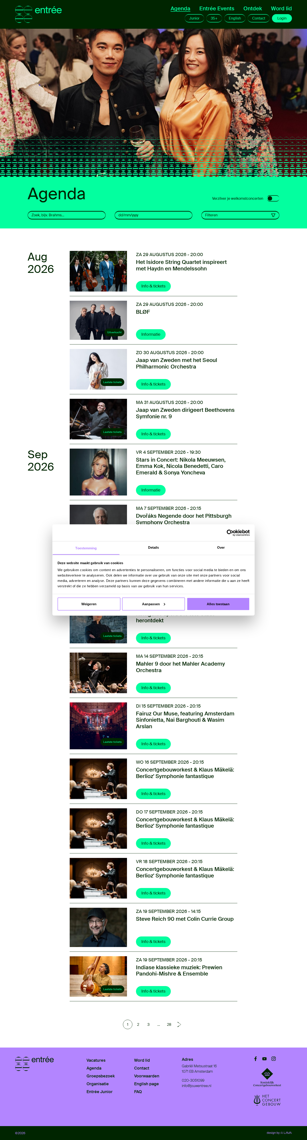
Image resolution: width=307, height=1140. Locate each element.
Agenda (180, 8)
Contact (258, 18)
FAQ (138, 1091)
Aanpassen (151, 604)
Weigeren (88, 604)
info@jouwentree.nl (196, 1085)
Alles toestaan (218, 604)
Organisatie (98, 1084)
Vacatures (96, 1060)
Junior (194, 18)
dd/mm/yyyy (128, 215)
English (235, 18)
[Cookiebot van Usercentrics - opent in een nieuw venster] (230, 532)
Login (282, 18)
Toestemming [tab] (86, 548)
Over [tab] (221, 547)
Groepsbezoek (101, 1076)
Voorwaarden (146, 1076)
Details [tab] (153, 547)
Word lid (281, 8)
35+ (214, 18)
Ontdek (252, 8)
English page (146, 1084)
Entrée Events (216, 8)
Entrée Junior (100, 1091)
